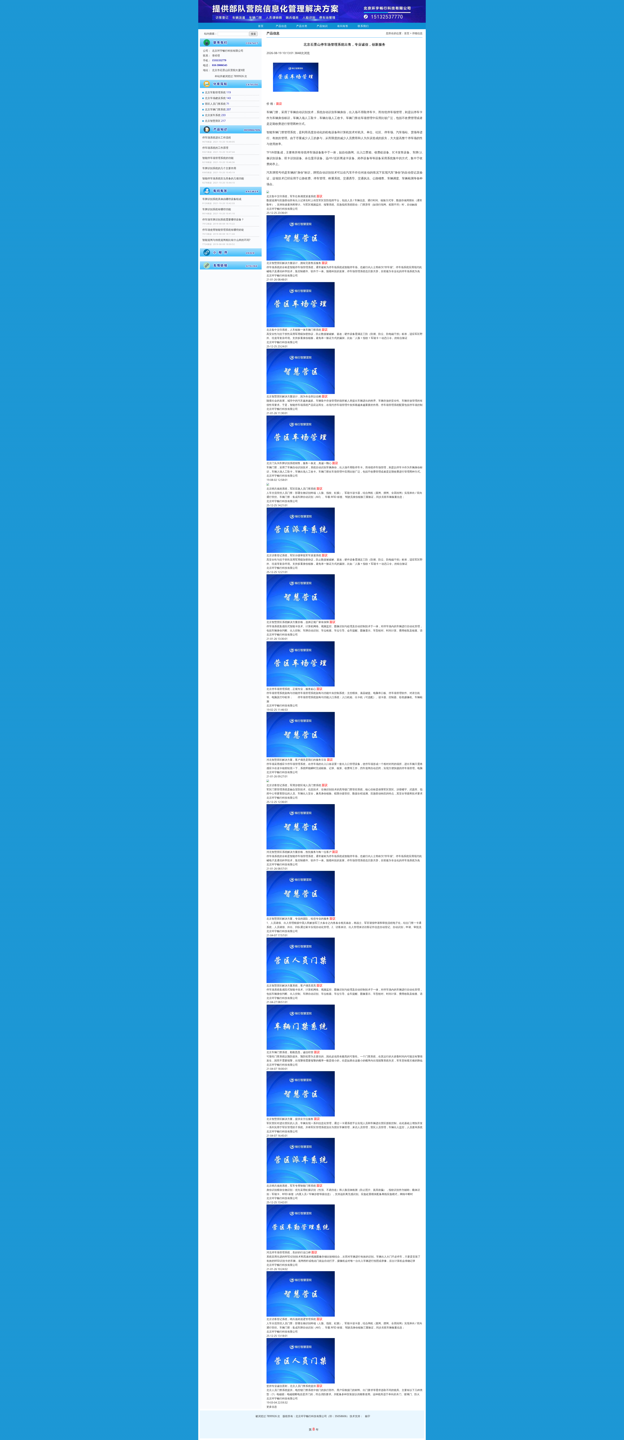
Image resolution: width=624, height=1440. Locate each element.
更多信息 (271, 1407)
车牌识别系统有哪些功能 (216, 209)
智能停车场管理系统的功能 (218, 158)
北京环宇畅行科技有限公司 (282, 209)
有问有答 (342, 26)
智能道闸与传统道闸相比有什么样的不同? (226, 240)
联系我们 (363, 26)
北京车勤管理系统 (215, 92)
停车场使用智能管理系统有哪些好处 (223, 229)
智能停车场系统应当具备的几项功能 (223, 178)
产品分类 (301, 26)
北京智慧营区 (213, 121)
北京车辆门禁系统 (215, 109)
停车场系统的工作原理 (215, 148)
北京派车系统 (213, 115)
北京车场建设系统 (215, 98)
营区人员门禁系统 (215, 104)
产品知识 (322, 26)
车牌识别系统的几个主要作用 (219, 168)
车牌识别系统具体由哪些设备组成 (221, 199)
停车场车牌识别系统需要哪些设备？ (223, 219)
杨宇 (367, 1416)
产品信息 (281, 26)
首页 (261, 26)
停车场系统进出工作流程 (216, 137)
